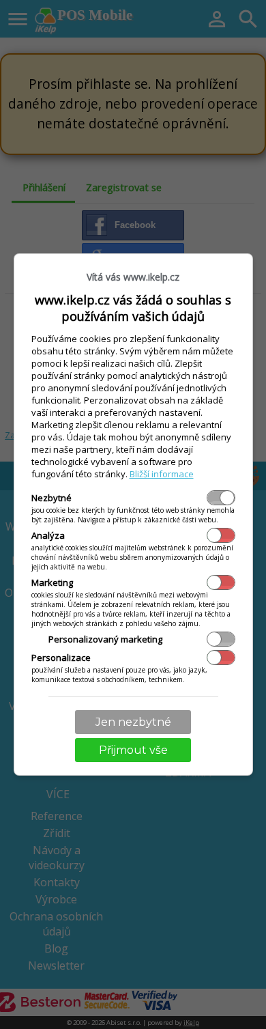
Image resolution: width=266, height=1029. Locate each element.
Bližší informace (162, 474)
